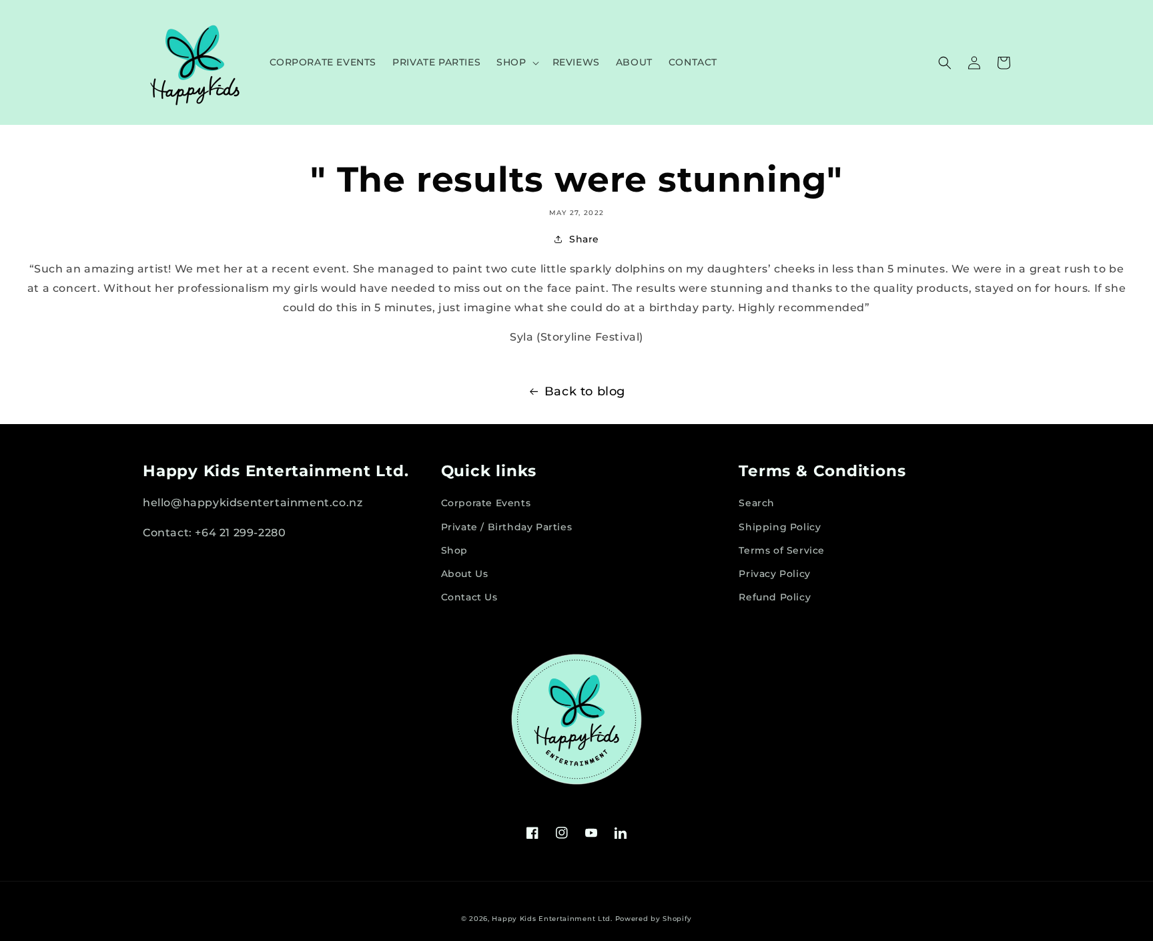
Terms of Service (782, 550)
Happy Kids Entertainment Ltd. (552, 918)
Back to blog (584, 391)
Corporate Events (486, 503)
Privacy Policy (774, 574)
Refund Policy (775, 597)
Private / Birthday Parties (506, 527)
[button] (516, 62)
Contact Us (469, 597)
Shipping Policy (780, 527)
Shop (454, 550)
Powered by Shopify (654, 918)
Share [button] (584, 239)
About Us (464, 574)
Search (757, 503)
